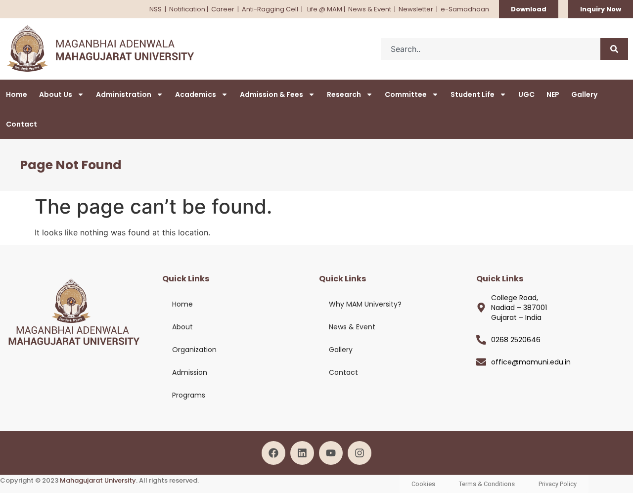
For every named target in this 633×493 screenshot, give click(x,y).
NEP (552, 94)
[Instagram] (359, 453)
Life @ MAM (324, 9)
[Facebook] (273, 453)
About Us (55, 94)
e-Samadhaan (465, 9)
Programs (188, 395)
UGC (526, 94)
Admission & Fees (271, 94)
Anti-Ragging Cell (271, 9)
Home (16, 94)
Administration (123, 94)
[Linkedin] (302, 453)
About (182, 327)
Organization (194, 350)
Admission (189, 372)
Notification (187, 9)
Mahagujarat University (98, 480)
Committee (406, 94)
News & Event (369, 9)
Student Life (473, 94)
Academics (195, 94)
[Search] (614, 49)
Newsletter (416, 9)
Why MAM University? (365, 304)
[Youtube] (331, 453)
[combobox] (490, 49)
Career (222, 9)
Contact (21, 124)
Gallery (584, 94)
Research (344, 94)
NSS (155, 9)
